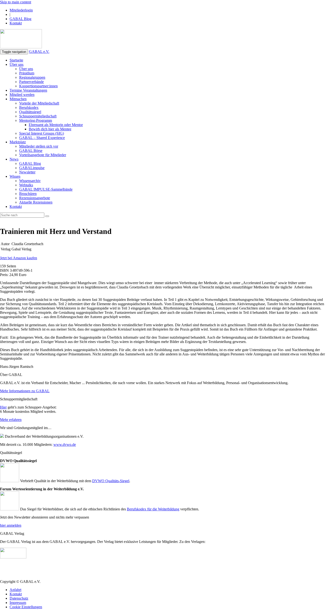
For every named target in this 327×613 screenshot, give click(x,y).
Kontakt (16, 23)
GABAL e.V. (39, 52)
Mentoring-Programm (35, 120)
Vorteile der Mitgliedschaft (39, 103)
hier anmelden (10, 525)
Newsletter (27, 172)
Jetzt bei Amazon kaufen (18, 258)
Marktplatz (18, 142)
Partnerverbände (31, 82)
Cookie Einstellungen (26, 607)
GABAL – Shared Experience (42, 138)
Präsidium (26, 73)
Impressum (18, 603)
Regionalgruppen (32, 77)
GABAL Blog (20, 19)
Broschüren (28, 194)
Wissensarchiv (30, 181)
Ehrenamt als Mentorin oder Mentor (56, 125)
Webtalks (26, 185)
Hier (3, 407)
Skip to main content (15, 2)
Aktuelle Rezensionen (35, 202)
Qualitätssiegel (30, 112)
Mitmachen (18, 99)
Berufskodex (29, 107)
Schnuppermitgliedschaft (37, 116)
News (14, 159)
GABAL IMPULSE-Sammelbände (46, 189)
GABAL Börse (30, 151)
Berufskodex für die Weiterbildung (153, 509)
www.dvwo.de (64, 444)
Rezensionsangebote (34, 198)
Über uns (16, 64)
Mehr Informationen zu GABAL (25, 391)
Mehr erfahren (11, 420)
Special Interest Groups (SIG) (41, 133)
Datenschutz (19, 598)
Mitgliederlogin (21, 10)
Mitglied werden (22, 95)
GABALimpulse (32, 168)
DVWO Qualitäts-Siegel (110, 481)
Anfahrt (15, 590)
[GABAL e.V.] (21, 39)
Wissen (15, 176)
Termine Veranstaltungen (28, 90)
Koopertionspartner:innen (38, 86)
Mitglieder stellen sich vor (38, 146)
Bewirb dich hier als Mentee (50, 129)
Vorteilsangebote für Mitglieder (42, 155)
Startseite (16, 60)
